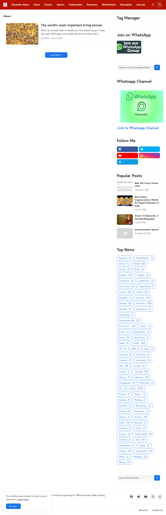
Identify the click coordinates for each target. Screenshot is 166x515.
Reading (140, 400)
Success (124, 434)
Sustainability (143, 434)
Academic (125, 258)
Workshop (139, 456)
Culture (142, 292)
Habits (124, 343)
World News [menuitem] (109, 4)
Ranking (124, 400)
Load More (55, 54)
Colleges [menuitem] (16, 14)
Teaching (125, 439)
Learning (141, 371)
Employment (143, 309)
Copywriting (146, 286)
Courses (125, 292)
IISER (135, 348)
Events (124, 331)
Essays (145, 326)
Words (124, 456)
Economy (143, 297)
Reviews (124, 411)
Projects (139, 394)
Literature (142, 377)
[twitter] (149, 149)
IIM (122, 348)
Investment (143, 360)
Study (140, 428)
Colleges (143, 275)
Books (139, 269)
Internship (142, 354)
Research (125, 405)
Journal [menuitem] (140, 4)
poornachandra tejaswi (147, 229)
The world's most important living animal (71, 25)
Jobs (123, 365)
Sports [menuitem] (60, 4)
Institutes (125, 354)
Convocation (126, 286)
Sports (124, 422)
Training (125, 451)
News (136, 388)
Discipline (125, 297)
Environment (127, 326)
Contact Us (157, 510)
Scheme (124, 417)
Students (125, 428)
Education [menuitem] (126, 4)
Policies (124, 394)
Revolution (142, 411)
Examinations (141, 331)
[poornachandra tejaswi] (125, 233)
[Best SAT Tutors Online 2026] (125, 187)
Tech (140, 439)
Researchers (143, 405)
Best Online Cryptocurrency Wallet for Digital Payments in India (147, 201)
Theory (144, 445)
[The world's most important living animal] (22, 34)
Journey (124, 371)
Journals (139, 365)
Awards (124, 269)
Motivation (147, 383)
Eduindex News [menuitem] (20, 4)
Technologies (126, 445)
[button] (153, 5)
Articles (139, 263)
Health (139, 343)
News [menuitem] (37, 4)
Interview (125, 360)
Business (125, 275)
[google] (149, 162)
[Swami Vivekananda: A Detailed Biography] (125, 219)
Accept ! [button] (13, 506)
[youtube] (127, 155)
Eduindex (125, 309)
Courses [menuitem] (70, 14)
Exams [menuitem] (48, 4)
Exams (124, 337)
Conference (126, 280)
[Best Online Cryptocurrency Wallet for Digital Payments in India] (125, 200)
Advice (124, 263)
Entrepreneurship (129, 320)
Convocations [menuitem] (53, 14)
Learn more (23, 499)
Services (140, 417)
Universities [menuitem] (75, 4)
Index (148, 348)
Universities (144, 451)
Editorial (125, 303)
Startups (140, 422)
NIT (122, 388)
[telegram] (127, 162)
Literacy (124, 377)
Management (127, 383)
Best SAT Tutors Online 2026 (146, 185)
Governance (141, 337)
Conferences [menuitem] (33, 14)
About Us (143, 510)
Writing (124, 462)
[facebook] (127, 149)
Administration (144, 258)
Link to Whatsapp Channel (138, 128)
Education (144, 303)
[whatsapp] (160, 497)
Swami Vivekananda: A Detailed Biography (146, 217)
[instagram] (149, 155)
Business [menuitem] (92, 4)
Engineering (126, 314)
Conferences (146, 280)
